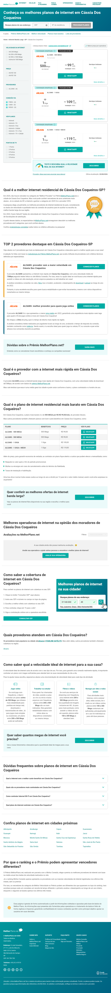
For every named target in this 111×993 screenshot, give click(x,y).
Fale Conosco (49, 944)
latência (30, 326)
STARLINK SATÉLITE (53, 641)
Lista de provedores (73, 34)
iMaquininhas (80, 952)
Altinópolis (7, 829)
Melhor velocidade (39, 34)
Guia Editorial (33, 946)
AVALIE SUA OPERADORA (55, 555)
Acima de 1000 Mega (16, 59)
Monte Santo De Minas (38, 838)
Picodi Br (79, 946)
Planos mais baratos (56, 34)
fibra (40, 283)
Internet (22, 3)
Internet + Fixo (13, 126)
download (79, 283)
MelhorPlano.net (67, 196)
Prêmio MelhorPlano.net (20, 34)
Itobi (58, 833)
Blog (46, 946)
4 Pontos (12, 155)
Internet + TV (13, 123)
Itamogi (33, 833)
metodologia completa (19, 227)
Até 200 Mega (13, 52)
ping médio (50, 313)
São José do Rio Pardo (91, 842)
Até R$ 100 (12, 73)
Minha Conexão (81, 939)
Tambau (59, 846)
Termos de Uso (50, 941)
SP (26, 39)
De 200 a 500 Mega (15, 54)
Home (5, 39)
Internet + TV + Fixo (15, 131)
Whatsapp (72, 76)
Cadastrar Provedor (97, 3)
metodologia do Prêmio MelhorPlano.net (43, 254)
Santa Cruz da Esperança (66, 838)
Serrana (59, 842)
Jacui (85, 833)
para (56, 46)
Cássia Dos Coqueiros (35, 39)
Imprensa (32, 944)
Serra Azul (34, 842)
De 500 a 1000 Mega (15, 57)
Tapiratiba (87, 846)
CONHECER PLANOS (91, 267)
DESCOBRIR (94, 166)
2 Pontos (12, 149)
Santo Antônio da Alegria (13, 842)
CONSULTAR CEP (26, 618)
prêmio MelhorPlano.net (41, 384)
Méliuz (78, 944)
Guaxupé (6, 833)
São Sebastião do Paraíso (13, 846)
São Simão (34, 846)
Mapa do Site (49, 948)
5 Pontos (12, 157)
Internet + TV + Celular (16, 133)
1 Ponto (11, 147)
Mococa (6, 838)
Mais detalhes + (99, 82)
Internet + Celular (14, 128)
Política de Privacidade (52, 939)
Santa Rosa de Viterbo (91, 838)
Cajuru (58, 829)
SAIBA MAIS (90, 347)
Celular (32, 3)
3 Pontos (12, 152)
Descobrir (89, 740)
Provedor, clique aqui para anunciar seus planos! (49, 174)
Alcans (41, 641)
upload (87, 283)
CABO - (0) (12, 105)
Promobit (79, 948)
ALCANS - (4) (13, 89)
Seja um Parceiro (66, 941)
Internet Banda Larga (16, 39)
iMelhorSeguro (81, 954)
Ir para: (6, 34)
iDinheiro (79, 950)
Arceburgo (34, 829)
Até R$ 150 (12, 75)
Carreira (63, 939)
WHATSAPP (90, 432)
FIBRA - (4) (12, 102)
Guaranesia (87, 829)
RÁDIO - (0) (12, 107)
